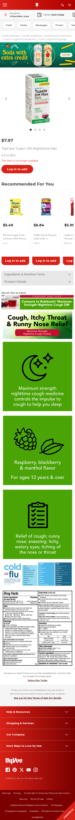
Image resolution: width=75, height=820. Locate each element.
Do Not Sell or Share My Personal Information (47, 793)
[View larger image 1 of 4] (37, 99)
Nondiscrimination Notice (54, 811)
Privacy (17, 793)
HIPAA (49, 799)
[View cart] (69, 5)
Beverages (41, 25)
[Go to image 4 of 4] (44, 130)
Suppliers (34, 811)
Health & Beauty (10, 35)
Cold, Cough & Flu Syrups (52, 39)
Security (23, 799)
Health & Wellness (32, 35)
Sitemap (6, 793)
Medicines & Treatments (57, 35)
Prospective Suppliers (16, 811)
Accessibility (38, 817)
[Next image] (69, 99)
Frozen (59, 25)
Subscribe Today (37, 680)
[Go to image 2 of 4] (35, 130)
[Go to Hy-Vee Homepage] (38, 5)
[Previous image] (6, 99)
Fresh (9, 25)
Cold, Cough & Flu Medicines (20, 39)
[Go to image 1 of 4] (30, 130)
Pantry (23, 25)
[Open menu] (5, 5)
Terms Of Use (37, 799)
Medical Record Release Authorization (29, 805)
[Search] (62, 5)
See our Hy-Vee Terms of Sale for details (37, 698)
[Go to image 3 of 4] (40, 130)
